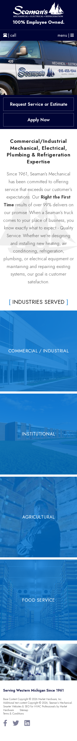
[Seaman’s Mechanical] (38, 9)
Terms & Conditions (13, 713)
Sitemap (24, 710)
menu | (64, 35)
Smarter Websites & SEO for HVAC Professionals (29, 706)
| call (11, 35)
